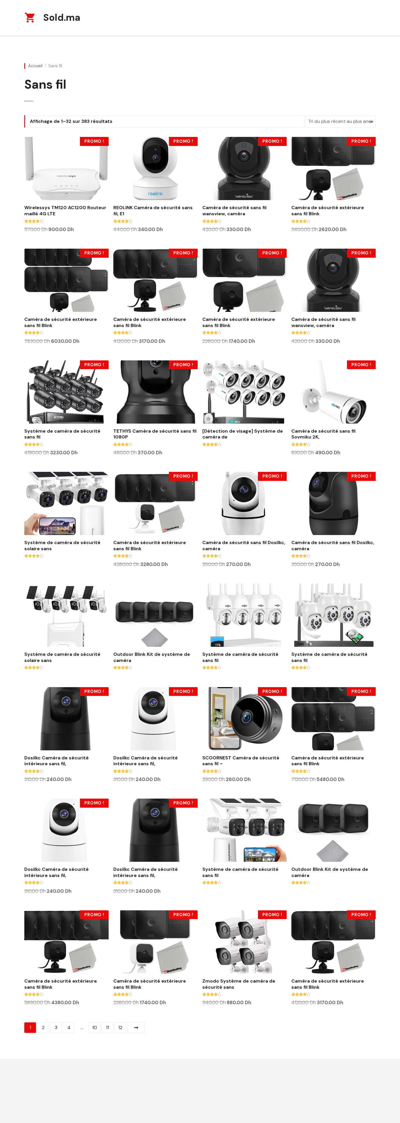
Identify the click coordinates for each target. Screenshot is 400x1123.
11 (107, 1027)
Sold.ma (61, 17)
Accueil (35, 66)
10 (94, 1027)
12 (120, 1027)
